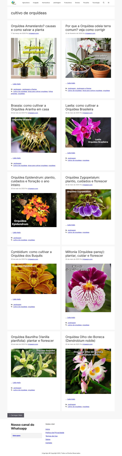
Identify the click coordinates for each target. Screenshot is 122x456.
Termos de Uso (52, 436)
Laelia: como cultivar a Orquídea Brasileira (81, 107)
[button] (103, 2)
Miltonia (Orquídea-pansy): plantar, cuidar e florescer (85, 253)
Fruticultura (68, 2)
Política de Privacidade (55, 433)
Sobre (48, 439)
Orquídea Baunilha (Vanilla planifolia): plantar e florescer (32, 338)
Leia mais (17, 84)
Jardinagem (57, 2)
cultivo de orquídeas (20, 91)
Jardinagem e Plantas (29, 89)
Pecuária (86, 2)
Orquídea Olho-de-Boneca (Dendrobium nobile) (84, 338)
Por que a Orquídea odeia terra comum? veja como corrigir (88, 28)
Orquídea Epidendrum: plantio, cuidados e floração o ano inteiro (33, 181)
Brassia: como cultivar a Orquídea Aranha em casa (30, 107)
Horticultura (46, 2)
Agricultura (25, 2)
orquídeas (21, 93)
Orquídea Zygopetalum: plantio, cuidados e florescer (86, 179)
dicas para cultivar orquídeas (38, 91)
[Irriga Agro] (14, 2)
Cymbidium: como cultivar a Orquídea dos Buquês (31, 253)
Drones (77, 2)
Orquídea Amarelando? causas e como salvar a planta (33, 28)
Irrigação (35, 2)
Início (48, 429)
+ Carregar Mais (15, 415)
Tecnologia (95, 2)
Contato (49, 443)
